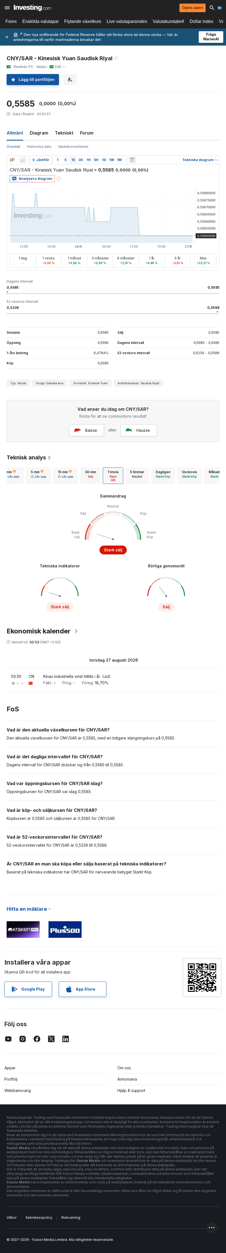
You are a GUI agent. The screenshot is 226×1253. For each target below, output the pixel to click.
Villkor (12, 1217)
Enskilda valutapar (40, 21)
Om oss (124, 1067)
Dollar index (201, 21)
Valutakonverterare (73, 146)
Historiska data (39, 146)
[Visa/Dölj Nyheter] (132, 160)
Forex (11, 21)
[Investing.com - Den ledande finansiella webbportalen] (32, 7)
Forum (86, 133)
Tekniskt (64, 133)
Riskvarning (70, 1217)
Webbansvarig (17, 1090)
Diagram (39, 133)
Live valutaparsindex (127, 21)
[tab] (38, 475)
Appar (9, 1067)
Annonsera (127, 1079)
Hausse (143, 430)
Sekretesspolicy (39, 1217)
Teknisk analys (26, 457)
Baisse (91, 430)
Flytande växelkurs (82, 21)
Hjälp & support (131, 1090)
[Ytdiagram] (23, 160)
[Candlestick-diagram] (12, 160)
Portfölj (10, 1079)
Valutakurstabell (168, 21)
